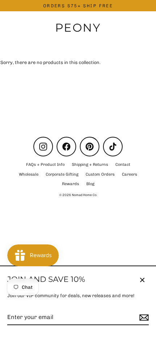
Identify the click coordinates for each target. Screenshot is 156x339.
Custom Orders (100, 174)
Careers (129, 174)
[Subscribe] (143, 317)
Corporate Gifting (62, 174)
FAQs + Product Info (45, 164)
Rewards (70, 184)
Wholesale (28, 174)
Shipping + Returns (90, 164)
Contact (122, 164)
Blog (90, 184)
